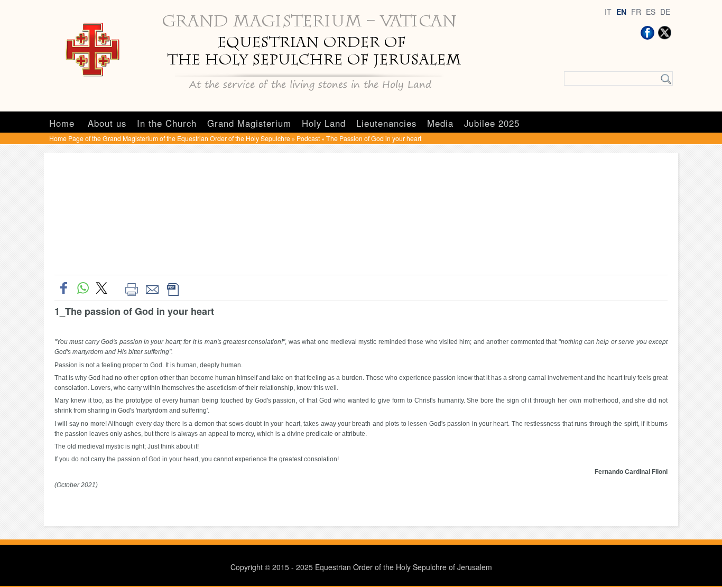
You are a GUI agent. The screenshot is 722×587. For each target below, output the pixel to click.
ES (650, 11)
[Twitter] (664, 33)
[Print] (131, 288)
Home (62, 123)
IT (608, 11)
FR (636, 11)
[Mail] (152, 288)
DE (665, 11)
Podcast (308, 138)
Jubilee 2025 (492, 123)
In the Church (167, 123)
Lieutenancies (386, 123)
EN (621, 11)
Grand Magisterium (249, 123)
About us (107, 123)
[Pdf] (172, 288)
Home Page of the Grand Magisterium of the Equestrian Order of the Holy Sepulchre (169, 138)
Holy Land (324, 123)
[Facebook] (647, 33)
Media (440, 123)
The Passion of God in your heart (373, 138)
